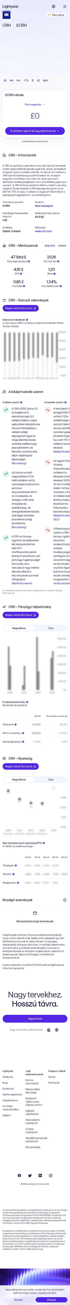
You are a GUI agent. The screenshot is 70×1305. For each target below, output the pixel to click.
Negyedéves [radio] (19, 628)
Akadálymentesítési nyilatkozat (35, 1140)
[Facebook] (19, 1175)
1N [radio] (5, 80)
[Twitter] (30, 1175)
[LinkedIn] (40, 1175)
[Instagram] (50, 1175)
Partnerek (53, 1082)
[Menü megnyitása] (64, 6)
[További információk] (64, 900)
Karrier (52, 1076)
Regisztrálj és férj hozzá (18, 308)
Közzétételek (33, 1147)
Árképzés (8, 1076)
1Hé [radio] (11, 80)
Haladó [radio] (62, 245)
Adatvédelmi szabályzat (33, 1121)
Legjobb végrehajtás (32, 1112)
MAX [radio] (45, 80)
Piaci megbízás (33, 104)
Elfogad (51, 1299)
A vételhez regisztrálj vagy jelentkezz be (33, 130)
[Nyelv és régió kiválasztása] (53, 6)
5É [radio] (38, 80)
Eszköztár (8, 1088)
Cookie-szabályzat (32, 1131)
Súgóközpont (10, 1100)
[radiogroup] (26, 80)
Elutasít (18, 1299)
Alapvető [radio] (50, 245)
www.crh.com (43, 231)
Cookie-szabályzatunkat (42, 1292)
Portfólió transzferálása (11, 1108)
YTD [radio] (26, 80)
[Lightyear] (11, 6)
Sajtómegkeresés (12, 1094)
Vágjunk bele (35, 1018)
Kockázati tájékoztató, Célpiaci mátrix (34, 1101)
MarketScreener (21, 583)
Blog (5, 1082)
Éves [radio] (51, 628)
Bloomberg (18, 463)
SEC (56, 519)
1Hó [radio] (18, 80)
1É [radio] (33, 80)
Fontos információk (32, 1082)
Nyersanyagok (44, 205)
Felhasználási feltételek (33, 1091)
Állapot (7, 1115)
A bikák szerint (11, 402)
